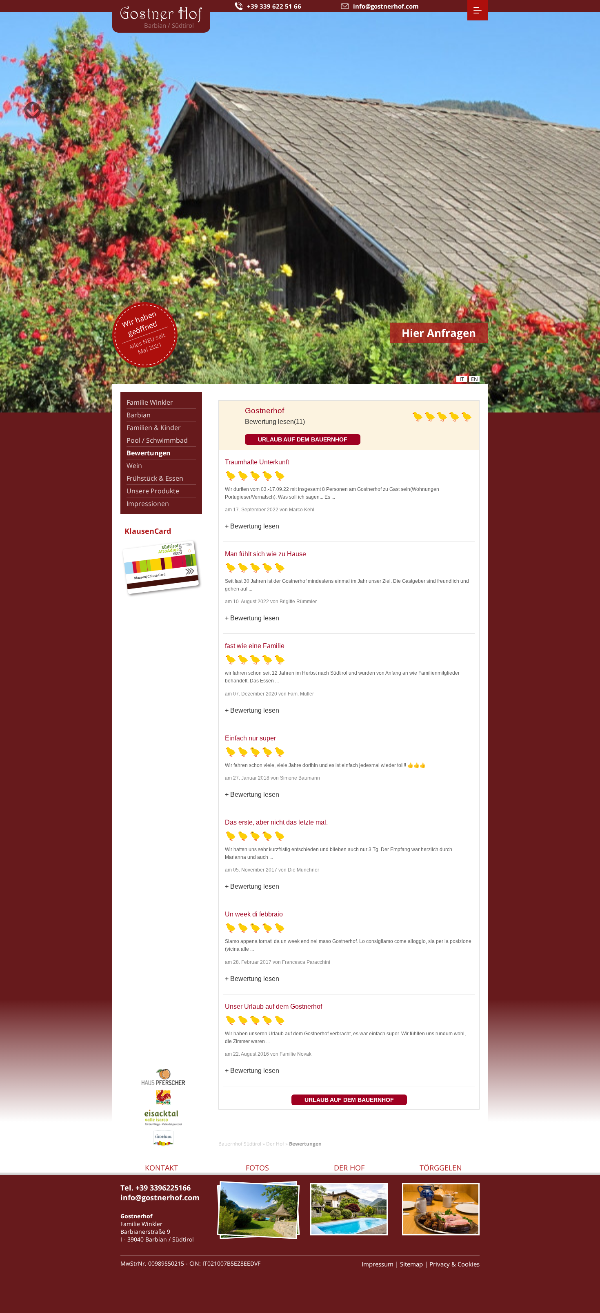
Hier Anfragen (439, 332)
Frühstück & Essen (155, 478)
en (474, 379)
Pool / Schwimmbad (157, 440)
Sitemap (411, 1264)
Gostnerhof (264, 410)
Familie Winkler (150, 402)
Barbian (139, 414)
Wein (134, 465)
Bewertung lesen (254, 526)
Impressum (377, 1264)
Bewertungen (149, 452)
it (462, 379)
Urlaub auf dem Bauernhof (302, 439)
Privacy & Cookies (454, 1264)
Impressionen (148, 503)
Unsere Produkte (153, 490)
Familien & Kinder (154, 427)
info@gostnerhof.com (160, 1197)
